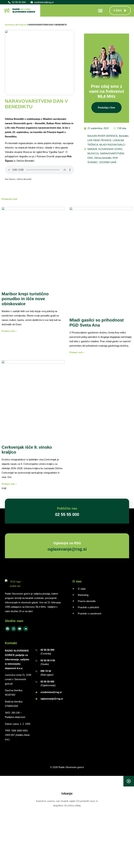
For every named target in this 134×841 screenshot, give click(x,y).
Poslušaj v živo (106, 107)
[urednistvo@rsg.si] (36, 692)
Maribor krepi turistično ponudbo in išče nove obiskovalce (25, 299)
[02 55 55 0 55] (36, 660)
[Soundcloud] (25, 628)
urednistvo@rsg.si (51, 692)
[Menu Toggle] (100, 10)
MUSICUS (93, 153)
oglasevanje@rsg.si (52, 698)
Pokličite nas (67, 508)
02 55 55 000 (47, 649)
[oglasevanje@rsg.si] (36, 699)
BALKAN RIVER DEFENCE (102, 135)
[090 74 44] (36, 671)
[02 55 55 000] (36, 650)
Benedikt (123, 135)
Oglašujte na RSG (67, 543)
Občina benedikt (102, 157)
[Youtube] (19, 628)
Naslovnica (10, 25)
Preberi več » (9, 331)
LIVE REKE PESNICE (99, 140)
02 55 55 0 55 (48, 660)
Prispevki (21, 25)
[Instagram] (13, 628)
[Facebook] (7, 628)
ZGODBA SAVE (108, 162)
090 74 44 (46, 671)
